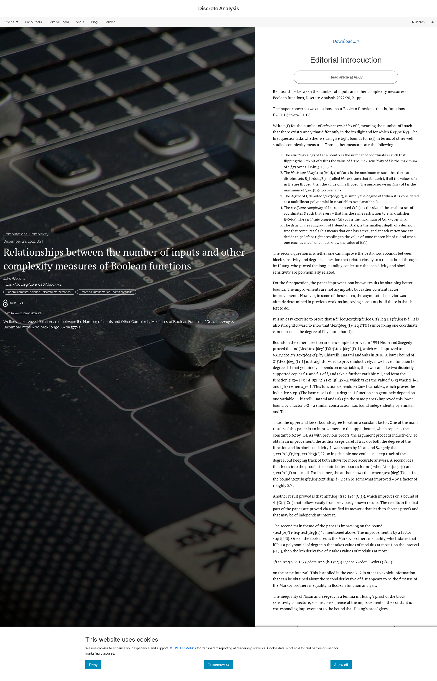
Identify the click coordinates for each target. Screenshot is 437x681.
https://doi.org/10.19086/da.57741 (32, 284)
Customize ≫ (220, 664)
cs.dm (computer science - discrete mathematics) (39, 292)
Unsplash (36, 313)
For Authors (33, 22)
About (80, 22)
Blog (94, 22)
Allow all (343, 664)
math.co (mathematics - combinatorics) (107, 292)
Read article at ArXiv (346, 77)
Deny (95, 664)
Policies (109, 22)
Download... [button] (346, 41)
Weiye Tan (21, 313)
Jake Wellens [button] (14, 278)
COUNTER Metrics (182, 647)
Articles (8, 22)
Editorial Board (58, 22)
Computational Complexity (25, 234)
